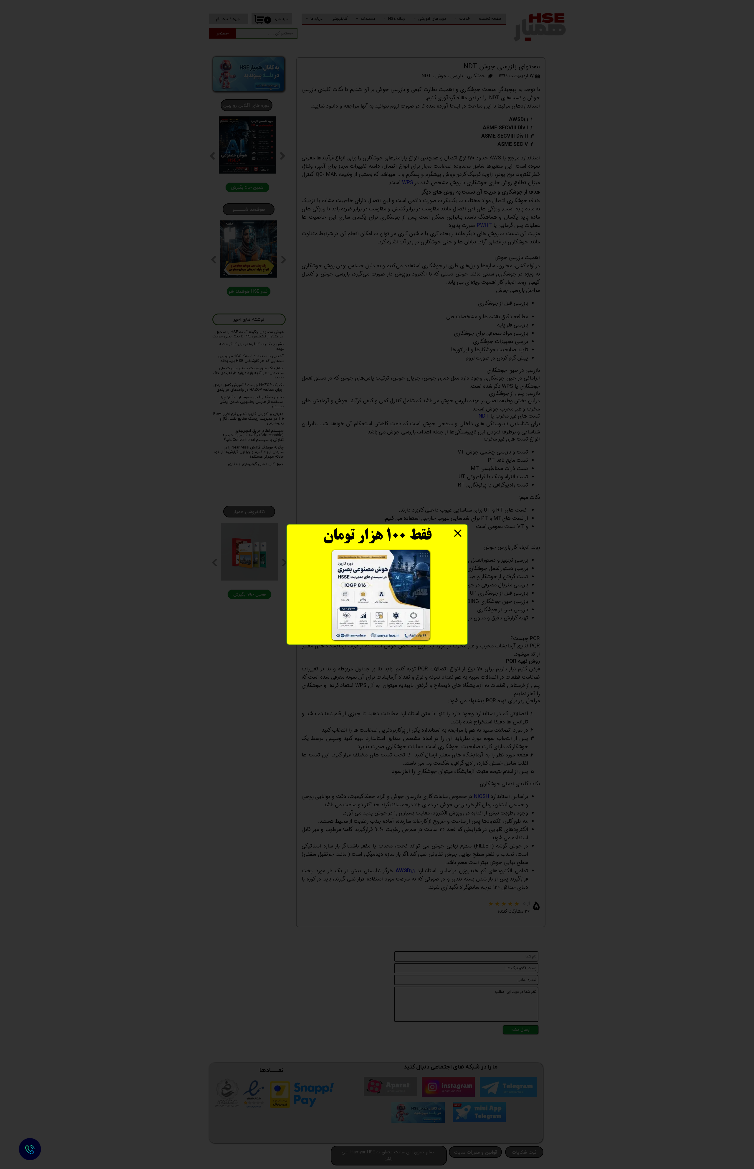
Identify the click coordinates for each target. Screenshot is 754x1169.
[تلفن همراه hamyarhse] (30, 1149)
